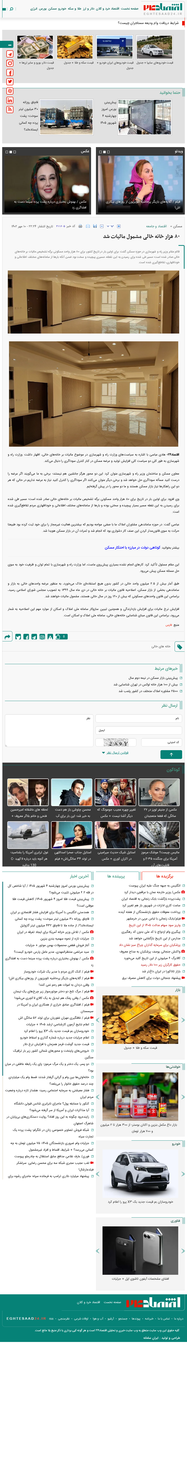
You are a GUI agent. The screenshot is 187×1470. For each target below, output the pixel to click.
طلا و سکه (74, 8)
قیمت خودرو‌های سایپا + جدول (154, 62)
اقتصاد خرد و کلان (107, 8)
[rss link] (10, 110)
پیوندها (136, 1318)
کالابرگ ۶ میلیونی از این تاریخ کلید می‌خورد (152, 958)
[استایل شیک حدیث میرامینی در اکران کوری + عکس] (115, 835)
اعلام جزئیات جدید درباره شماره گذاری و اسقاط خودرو (140, 1202)
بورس (43, 8)
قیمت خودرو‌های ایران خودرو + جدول (115, 65)
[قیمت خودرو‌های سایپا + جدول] (154, 47)
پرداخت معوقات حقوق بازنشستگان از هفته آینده (149, 912)
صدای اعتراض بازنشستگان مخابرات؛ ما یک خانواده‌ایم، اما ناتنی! (138, 1128)
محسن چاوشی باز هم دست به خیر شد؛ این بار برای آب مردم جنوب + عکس (73, 816)
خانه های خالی (160, 646)
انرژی (33, 8)
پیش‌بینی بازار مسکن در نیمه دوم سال (153, 678)
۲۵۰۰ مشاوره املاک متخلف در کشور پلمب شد (148, 691)
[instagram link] (10, 63)
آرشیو (111, 1318)
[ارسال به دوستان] (88, 226)
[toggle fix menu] (6, 44)
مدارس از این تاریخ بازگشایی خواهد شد (154, 938)
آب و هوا (98, 1318)
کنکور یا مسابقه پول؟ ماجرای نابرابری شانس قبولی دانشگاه (51, 1103)
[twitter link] (10, 82)
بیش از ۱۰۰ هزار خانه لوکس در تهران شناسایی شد (145, 684)
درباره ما (178, 1318)
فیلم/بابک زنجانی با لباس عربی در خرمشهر (154, 918)
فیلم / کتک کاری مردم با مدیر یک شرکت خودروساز (56, 971)
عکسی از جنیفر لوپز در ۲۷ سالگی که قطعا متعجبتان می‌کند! (160, 816)
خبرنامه (149, 1318)
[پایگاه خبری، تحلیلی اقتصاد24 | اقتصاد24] (155, 10)
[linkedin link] (10, 100)
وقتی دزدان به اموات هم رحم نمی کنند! (64, 985)
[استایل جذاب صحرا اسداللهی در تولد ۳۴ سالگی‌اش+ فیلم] (72, 835)
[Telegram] (34, 636)
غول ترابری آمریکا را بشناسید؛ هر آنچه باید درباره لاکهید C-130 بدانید (29, 859)
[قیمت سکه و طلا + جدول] (75, 47)
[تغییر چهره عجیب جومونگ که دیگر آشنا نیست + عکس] (115, 792)
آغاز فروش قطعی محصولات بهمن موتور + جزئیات (57, 945)
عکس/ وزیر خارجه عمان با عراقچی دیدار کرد (152, 892)
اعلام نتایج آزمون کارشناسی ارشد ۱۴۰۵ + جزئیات (57, 1024)
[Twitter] (18, 636)
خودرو (62, 8)
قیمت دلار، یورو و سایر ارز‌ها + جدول (36, 65)
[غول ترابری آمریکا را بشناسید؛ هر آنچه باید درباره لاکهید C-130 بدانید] (28, 835)
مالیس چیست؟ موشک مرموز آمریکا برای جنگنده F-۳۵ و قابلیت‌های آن (160, 859)
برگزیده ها (164, 876)
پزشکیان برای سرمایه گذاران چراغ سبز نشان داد (149, 945)
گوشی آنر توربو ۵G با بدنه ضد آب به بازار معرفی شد (140, 1279)
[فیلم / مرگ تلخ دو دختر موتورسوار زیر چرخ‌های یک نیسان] (140, 184)
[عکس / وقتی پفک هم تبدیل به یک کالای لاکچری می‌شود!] (46, 184)
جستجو (122, 1318)
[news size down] (101, 226)
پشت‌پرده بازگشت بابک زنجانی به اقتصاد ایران (151, 899)
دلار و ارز (88, 8)
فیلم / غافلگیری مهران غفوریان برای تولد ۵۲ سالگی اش (53, 1018)
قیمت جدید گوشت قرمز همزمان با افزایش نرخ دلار (56, 1044)
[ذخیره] (95, 226)
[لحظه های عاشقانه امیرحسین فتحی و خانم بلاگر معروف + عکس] (28, 792)
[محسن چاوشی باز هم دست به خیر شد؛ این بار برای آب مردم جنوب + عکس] (72, 792)
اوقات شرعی (81, 1318)
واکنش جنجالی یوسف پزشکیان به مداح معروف (150, 951)
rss (51, 1318)
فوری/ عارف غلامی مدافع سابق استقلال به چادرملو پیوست (51, 1156)
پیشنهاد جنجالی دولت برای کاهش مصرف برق (151, 978)
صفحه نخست (130, 8)
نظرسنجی (64, 1318)
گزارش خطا (50, 636)
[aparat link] (10, 91)
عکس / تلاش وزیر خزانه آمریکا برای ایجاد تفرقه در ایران (53, 932)
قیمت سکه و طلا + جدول (79, 62)
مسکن (52, 8)
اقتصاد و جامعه (156, 226)
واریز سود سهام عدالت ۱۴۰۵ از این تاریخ (154, 925)
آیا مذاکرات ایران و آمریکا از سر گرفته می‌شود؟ (59, 1110)
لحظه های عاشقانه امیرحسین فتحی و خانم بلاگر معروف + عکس (29, 816)
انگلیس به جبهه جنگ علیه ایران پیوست (154, 885)
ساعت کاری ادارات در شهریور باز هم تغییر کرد (151, 905)
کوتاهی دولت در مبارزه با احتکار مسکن (132, 548)
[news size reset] (110, 226)
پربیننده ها (116, 876)
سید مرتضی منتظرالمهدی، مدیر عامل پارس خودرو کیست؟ (51, 952)
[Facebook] (26, 636)
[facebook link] (10, 72)
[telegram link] (10, 54)
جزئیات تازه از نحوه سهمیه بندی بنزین (64, 938)
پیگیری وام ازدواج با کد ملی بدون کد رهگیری (151, 932)
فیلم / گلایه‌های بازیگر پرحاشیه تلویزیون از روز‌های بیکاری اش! (49, 978)
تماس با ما (164, 1318)
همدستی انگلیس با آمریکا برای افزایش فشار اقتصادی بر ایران (49, 912)
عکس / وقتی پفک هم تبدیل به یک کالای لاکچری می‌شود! (49, 207)
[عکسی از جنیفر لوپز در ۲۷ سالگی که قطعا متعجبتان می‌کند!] (159, 792)
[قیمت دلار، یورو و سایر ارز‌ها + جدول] (35, 47)
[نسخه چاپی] (80, 226)
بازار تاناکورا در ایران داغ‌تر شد (161, 971)
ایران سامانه (151, 1338)
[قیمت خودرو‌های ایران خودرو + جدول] (114, 47)
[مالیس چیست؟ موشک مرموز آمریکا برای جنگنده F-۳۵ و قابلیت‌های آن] (159, 835)
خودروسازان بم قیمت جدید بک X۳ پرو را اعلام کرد (56, 1031)
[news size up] (119, 226)
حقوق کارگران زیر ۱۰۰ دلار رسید (160, 965)
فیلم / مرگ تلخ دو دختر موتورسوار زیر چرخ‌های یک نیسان (142, 207)
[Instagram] (42, 636)
